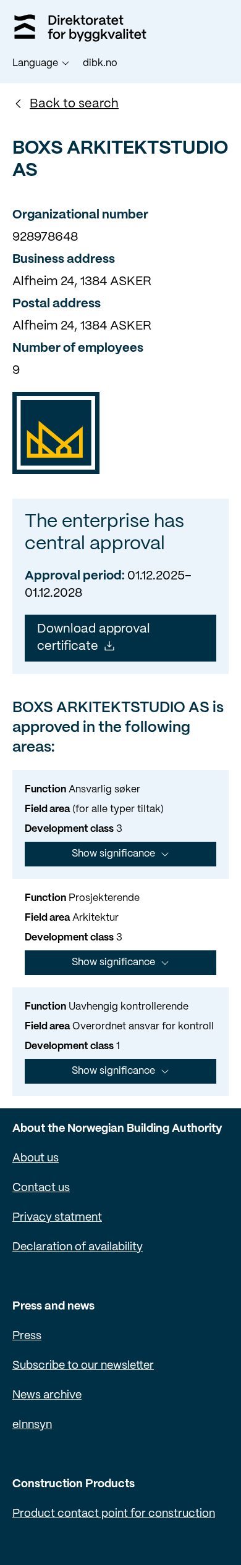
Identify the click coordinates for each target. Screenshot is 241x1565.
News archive (47, 1395)
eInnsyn (32, 1425)
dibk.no (100, 63)
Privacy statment (57, 1218)
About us (35, 1158)
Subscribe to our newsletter (83, 1366)
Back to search (74, 104)
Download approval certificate (93, 637)
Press (26, 1336)
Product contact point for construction (113, 1514)
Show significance (113, 853)
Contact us (41, 1188)
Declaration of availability (77, 1247)
